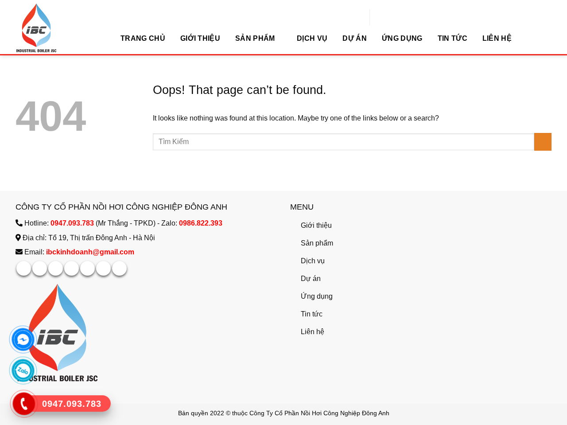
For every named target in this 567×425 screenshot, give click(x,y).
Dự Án (354, 38)
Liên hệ (497, 38)
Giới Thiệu (200, 38)
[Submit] (468, 19)
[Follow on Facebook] (23, 268)
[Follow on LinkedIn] (103, 268)
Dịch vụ (312, 38)
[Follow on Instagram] (39, 268)
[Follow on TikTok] (55, 268)
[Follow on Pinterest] (87, 268)
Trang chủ (142, 38)
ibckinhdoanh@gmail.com (90, 252)
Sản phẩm (255, 38)
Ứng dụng (402, 38)
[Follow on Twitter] (71, 268)
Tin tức (452, 38)
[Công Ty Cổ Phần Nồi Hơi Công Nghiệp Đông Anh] (60, 27)
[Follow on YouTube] (119, 268)
